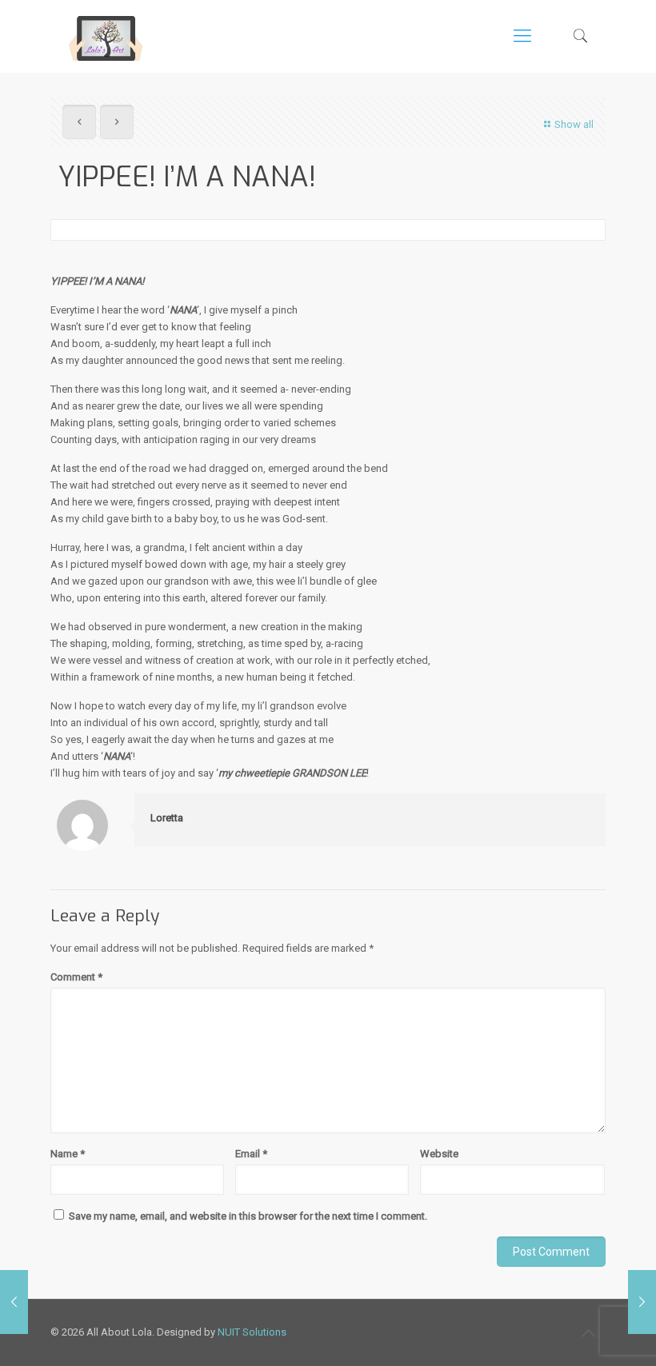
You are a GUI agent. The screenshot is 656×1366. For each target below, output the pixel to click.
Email (251, 1154)
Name (67, 1154)
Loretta (166, 818)
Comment (76, 977)
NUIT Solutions (252, 1332)
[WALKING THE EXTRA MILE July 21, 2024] (14, 1302)
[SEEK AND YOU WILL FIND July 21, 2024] (642, 1302)
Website (439, 1154)
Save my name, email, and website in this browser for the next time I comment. (248, 1216)
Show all (574, 124)
